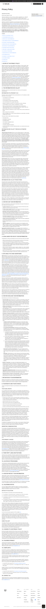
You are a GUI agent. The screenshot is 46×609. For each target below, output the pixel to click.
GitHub (38, 593)
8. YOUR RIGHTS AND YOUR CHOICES (8, 47)
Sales (24, 593)
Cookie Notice (6, 259)
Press (18, 595)
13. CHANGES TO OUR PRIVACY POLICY (8, 56)
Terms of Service (33, 591)
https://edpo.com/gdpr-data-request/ (20, 563)
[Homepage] (6, 590)
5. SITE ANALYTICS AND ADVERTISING (8, 42)
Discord (39, 591)
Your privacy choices (32, 599)
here (20, 512)
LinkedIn (39, 595)
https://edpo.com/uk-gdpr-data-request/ (20, 571)
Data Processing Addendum (16, 77)
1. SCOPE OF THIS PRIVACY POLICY (7, 35)
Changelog (25, 599)
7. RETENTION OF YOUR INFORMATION (8, 45)
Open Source (19, 597)
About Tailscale (19, 591)
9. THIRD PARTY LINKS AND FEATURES (8, 49)
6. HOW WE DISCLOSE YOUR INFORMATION (9, 44)
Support (25, 591)
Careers (18, 593)
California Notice (33, 595)
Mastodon (39, 597)
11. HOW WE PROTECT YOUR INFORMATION (9, 52)
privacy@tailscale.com (5, 448)
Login (31, 3)
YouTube (39, 601)
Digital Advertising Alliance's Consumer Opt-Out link (18, 274)
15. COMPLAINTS (4, 59)
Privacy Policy (33, 593)
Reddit (38, 599)
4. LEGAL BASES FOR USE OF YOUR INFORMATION (10, 40)
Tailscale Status (26, 601)
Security (25, 597)
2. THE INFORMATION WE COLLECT (8, 37)
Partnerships (25, 595)
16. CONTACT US (4, 61)
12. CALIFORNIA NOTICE (6, 54)
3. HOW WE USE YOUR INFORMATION (8, 38)
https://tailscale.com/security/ (24, 479)
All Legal (32, 601)
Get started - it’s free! (37, 3)
